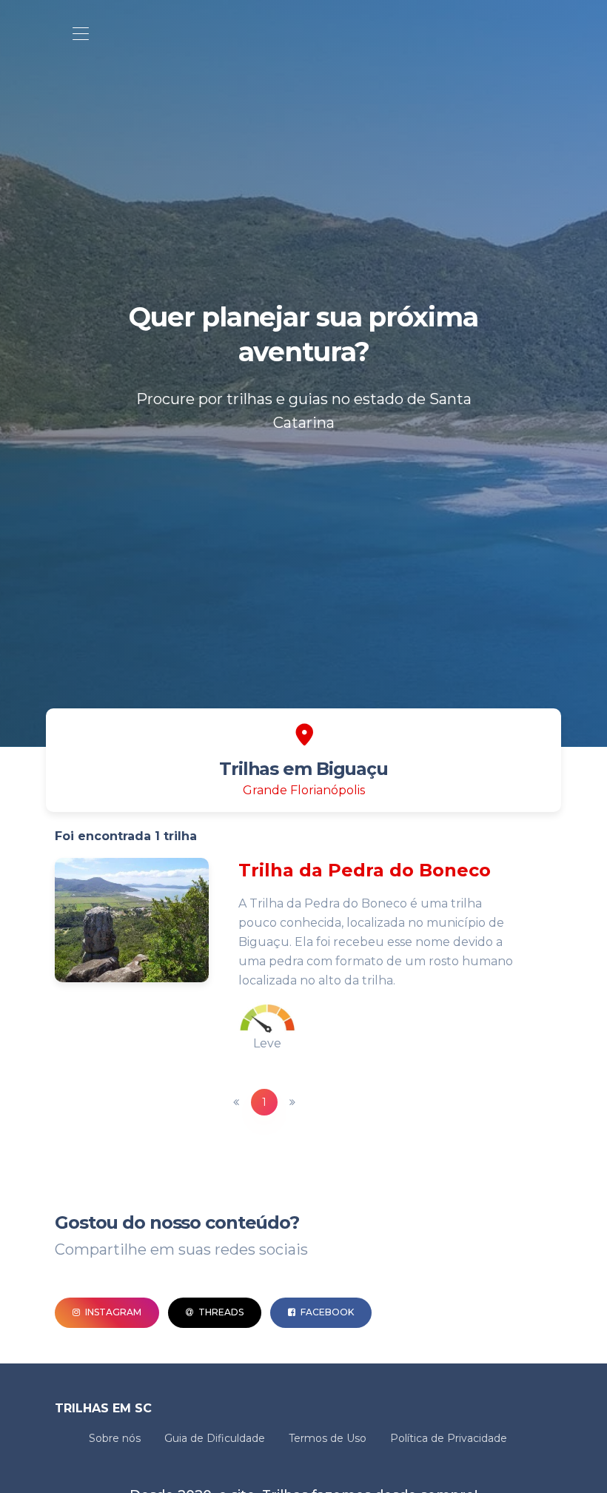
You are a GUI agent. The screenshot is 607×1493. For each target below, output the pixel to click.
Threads (220, 1312)
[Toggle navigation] (80, 34)
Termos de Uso (327, 1438)
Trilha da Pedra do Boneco (364, 870)
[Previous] (236, 1102)
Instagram (112, 1312)
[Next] (292, 1102)
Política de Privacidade (448, 1438)
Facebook (326, 1312)
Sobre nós (115, 1438)
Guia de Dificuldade (214, 1438)
